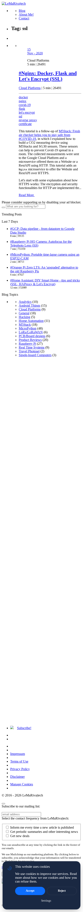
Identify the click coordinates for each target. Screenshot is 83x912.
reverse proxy (28, 120)
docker (23, 97)
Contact (24, 18)
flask (22, 108)
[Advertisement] (41, 541)
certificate (25, 124)
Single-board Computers (35, 355)
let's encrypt (27, 112)
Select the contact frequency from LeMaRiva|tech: (35, 818)
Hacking (24, 317)
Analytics (25, 302)
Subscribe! (24, 728)
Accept (30, 890)
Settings (46, 900)
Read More (27, 195)
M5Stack (25, 324)
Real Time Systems (31, 347)
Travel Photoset (29, 351)
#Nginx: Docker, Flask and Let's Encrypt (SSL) (48, 76)
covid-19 (25, 105)
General (24, 313)
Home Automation (31, 321)
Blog (22, 10)
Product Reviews (30, 340)
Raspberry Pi (27, 343)
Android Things (29, 305)
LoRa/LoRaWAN (31, 332)
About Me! (26, 14)
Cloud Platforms (30, 88)
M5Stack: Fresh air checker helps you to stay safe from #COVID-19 (49, 135)
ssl (20, 116)
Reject (62, 890)
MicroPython (27, 328)
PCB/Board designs (32, 336)
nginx (22, 101)
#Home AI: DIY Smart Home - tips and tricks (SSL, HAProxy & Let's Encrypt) (45, 282)
